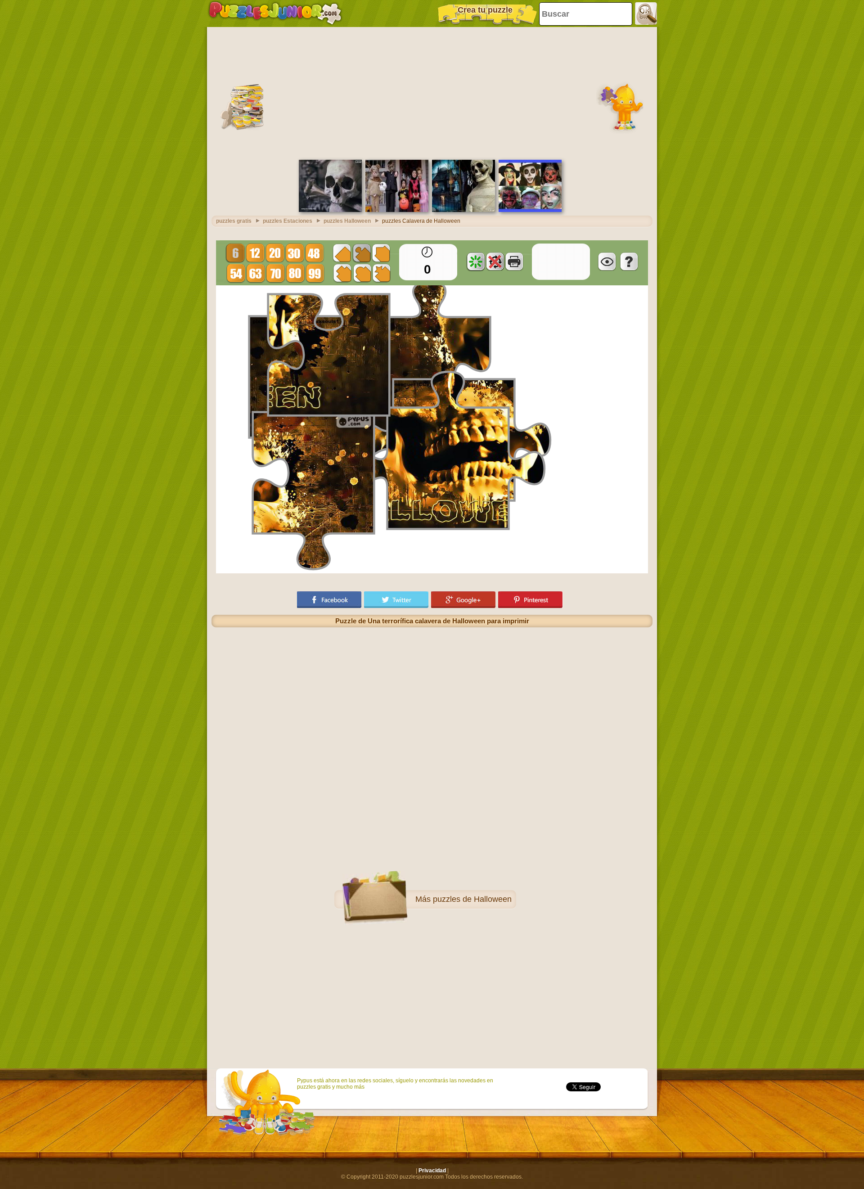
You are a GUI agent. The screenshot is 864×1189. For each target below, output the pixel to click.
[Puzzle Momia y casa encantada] (463, 210)
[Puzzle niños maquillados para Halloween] (530, 210)
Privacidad (432, 1170)
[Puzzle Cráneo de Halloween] (330, 210)
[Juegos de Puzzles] (275, 13)
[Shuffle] (476, 261)
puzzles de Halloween (472, 899)
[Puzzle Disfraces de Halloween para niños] (396, 210)
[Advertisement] (432, 92)
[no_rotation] (495, 261)
